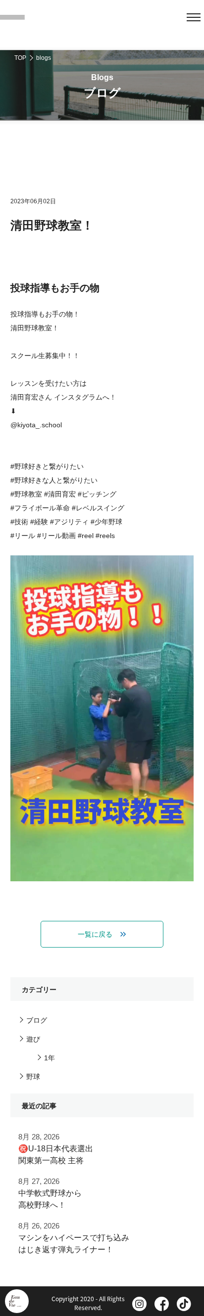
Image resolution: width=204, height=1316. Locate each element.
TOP (20, 57)
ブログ (36, 1020)
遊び (33, 1039)
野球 (33, 1077)
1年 (49, 1058)
